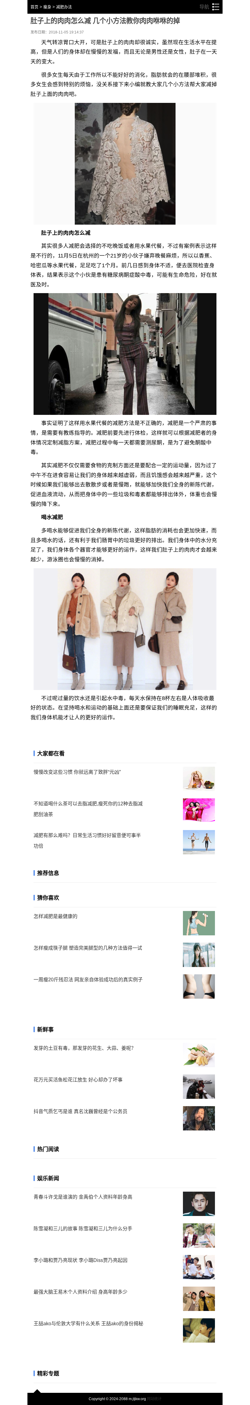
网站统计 (154, 1399)
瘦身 (47, 7)
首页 (34, 7)
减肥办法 (64, 7)
